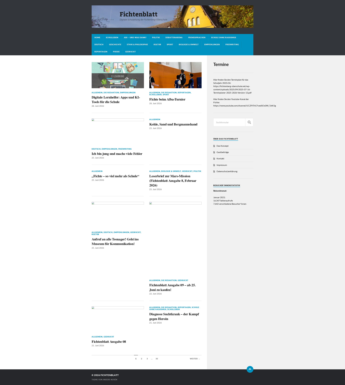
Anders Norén (110, 380)
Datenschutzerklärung (227, 171)
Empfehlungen (212, 44)
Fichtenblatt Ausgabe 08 (109, 341)
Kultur (157, 44)
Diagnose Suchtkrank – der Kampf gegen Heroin (174, 316)
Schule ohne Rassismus (223, 37)
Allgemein (97, 92)
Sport (170, 44)
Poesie (116, 52)
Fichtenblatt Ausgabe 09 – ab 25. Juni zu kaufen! (172, 287)
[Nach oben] (250, 369)
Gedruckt (130, 52)
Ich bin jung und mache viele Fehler (117, 153)
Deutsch (99, 44)
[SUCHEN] (249, 122)
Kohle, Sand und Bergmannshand (173, 124)
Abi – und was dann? (135, 37)
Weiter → (195, 359)
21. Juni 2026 (98, 346)
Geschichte (115, 44)
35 (157, 359)
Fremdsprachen (197, 37)
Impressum (222, 165)
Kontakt (220, 158)
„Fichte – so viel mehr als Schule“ (115, 176)
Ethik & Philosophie (137, 44)
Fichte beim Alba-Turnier (167, 99)
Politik (156, 37)
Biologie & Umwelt (189, 44)
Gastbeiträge (223, 152)
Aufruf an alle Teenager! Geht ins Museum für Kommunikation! (115, 241)
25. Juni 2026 (98, 158)
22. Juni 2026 (155, 294)
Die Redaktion (111, 92)
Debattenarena (174, 37)
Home (97, 37)
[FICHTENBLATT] (172, 26)
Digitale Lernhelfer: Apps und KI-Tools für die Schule (116, 99)
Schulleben (112, 37)
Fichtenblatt (110, 375)
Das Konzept (223, 145)
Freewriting (232, 44)
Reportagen (100, 52)
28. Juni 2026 (98, 106)
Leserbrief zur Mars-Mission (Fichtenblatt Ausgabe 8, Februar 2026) (172, 181)
